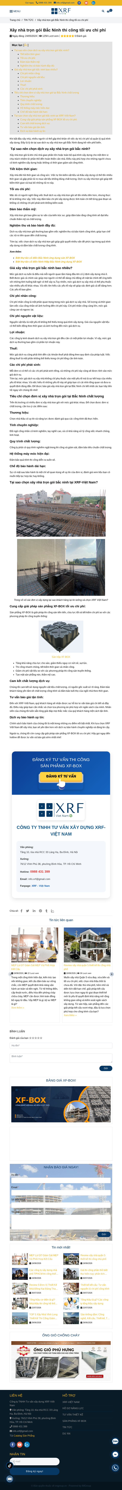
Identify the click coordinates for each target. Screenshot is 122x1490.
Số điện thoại (18, 1199)
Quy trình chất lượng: (31, 104)
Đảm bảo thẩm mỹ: (30, 62)
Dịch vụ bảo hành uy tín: (33, 131)
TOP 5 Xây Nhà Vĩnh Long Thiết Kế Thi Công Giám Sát (43, 1316)
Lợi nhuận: (26, 81)
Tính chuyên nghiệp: (31, 100)
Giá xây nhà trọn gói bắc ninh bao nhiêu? (36, 69)
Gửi (106, 1068)
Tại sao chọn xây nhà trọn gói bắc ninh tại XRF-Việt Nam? (45, 115)
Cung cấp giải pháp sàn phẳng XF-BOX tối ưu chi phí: (48, 119)
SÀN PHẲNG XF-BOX (74, 1421)
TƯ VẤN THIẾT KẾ (72, 1414)
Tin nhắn (16, 1212)
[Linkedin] (34, 911)
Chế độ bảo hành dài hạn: (34, 112)
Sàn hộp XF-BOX (61, 657)
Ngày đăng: (18, 36)
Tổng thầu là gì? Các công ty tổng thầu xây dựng (94, 1301)
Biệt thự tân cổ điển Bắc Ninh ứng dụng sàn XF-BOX (45, 258)
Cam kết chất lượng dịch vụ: (35, 123)
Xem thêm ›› (17, 1007)
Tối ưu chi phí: (27, 58)
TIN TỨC (29, 20)
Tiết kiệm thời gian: (30, 54)
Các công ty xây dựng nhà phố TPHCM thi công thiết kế (43, 1272)
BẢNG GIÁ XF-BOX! (61, 1080)
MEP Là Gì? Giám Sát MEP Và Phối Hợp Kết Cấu (33, 967)
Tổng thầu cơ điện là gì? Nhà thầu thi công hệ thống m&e (43, 1301)
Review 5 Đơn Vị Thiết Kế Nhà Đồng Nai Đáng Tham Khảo (43, 1287)
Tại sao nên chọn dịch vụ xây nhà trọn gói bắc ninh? (41, 50)
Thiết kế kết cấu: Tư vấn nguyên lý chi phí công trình (94, 1287)
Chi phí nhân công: (30, 73)
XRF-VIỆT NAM (70, 1402)
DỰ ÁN (66, 1433)
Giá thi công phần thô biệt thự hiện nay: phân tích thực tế (93, 1272)
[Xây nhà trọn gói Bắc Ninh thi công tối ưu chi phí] (61, 11)
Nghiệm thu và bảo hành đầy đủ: (37, 65)
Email (14, 1187)
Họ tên (14, 1175)
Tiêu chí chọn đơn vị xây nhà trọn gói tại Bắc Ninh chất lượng (46, 92)
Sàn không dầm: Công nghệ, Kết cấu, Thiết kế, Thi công (94, 1316)
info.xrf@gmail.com (65, 2)
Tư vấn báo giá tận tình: (32, 127)
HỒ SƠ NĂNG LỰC (73, 1408)
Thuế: (23, 85)
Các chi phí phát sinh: (31, 89)
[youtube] (86, 2)
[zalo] (93, 2)
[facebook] (79, 2)
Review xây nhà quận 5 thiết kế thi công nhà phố (87, 967)
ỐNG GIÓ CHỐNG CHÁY (61, 1335)
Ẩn (26, 45)
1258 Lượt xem (50, 36)
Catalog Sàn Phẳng (24, 1435)
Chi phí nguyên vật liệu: (32, 77)
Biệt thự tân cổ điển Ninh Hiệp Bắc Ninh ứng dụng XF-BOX (49, 261)
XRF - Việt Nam (41, 885)
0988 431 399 (45, 2)
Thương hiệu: (27, 96)
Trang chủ (15, 20)
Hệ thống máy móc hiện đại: (35, 108)
